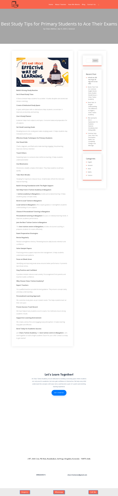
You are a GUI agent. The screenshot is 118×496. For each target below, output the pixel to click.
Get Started (59, 392)
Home (51, 5)
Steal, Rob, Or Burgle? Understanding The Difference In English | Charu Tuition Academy (92, 108)
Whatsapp (59, 492)
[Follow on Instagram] (105, 4)
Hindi (89, 169)
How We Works (74, 5)
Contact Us (91, 5)
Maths (90, 172)
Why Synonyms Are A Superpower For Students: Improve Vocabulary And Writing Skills (93, 124)
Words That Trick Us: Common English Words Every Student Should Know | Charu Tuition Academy (93, 93)
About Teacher (60, 5)
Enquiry (24, 492)
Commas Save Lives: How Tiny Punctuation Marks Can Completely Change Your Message (93, 139)
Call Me (93, 492)
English (90, 162)
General (71, 29)
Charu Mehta (51, 29)
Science (90, 175)
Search (95, 60)
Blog (83, 5)
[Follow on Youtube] (101, 4)
